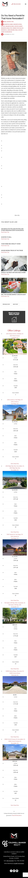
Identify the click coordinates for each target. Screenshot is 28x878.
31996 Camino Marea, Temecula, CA (15, 671)
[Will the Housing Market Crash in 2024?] (14, 285)
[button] (16, 4)
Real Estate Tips (9, 21)
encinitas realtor (6, 28)
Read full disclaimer (17, 815)
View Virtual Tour (15, 463)
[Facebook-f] (11, 871)
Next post (15, 304)
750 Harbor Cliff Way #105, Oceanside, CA (14, 602)
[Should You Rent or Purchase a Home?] (14, 263)
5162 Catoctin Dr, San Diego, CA (15, 534)
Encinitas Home (8, 24)
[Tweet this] (21, 215)
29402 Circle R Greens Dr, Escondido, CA (14, 739)
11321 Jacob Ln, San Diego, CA (15, 399)
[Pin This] (24, 215)
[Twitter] (14, 871)
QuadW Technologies (19, 863)
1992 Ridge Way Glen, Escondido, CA (15, 466)
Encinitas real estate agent (14, 26)
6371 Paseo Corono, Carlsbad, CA (14, 333)
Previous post (6, 304)
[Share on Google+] (26, 215)
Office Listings (14, 330)
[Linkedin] (17, 871)
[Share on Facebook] (22, 215)
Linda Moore (11, 30)
